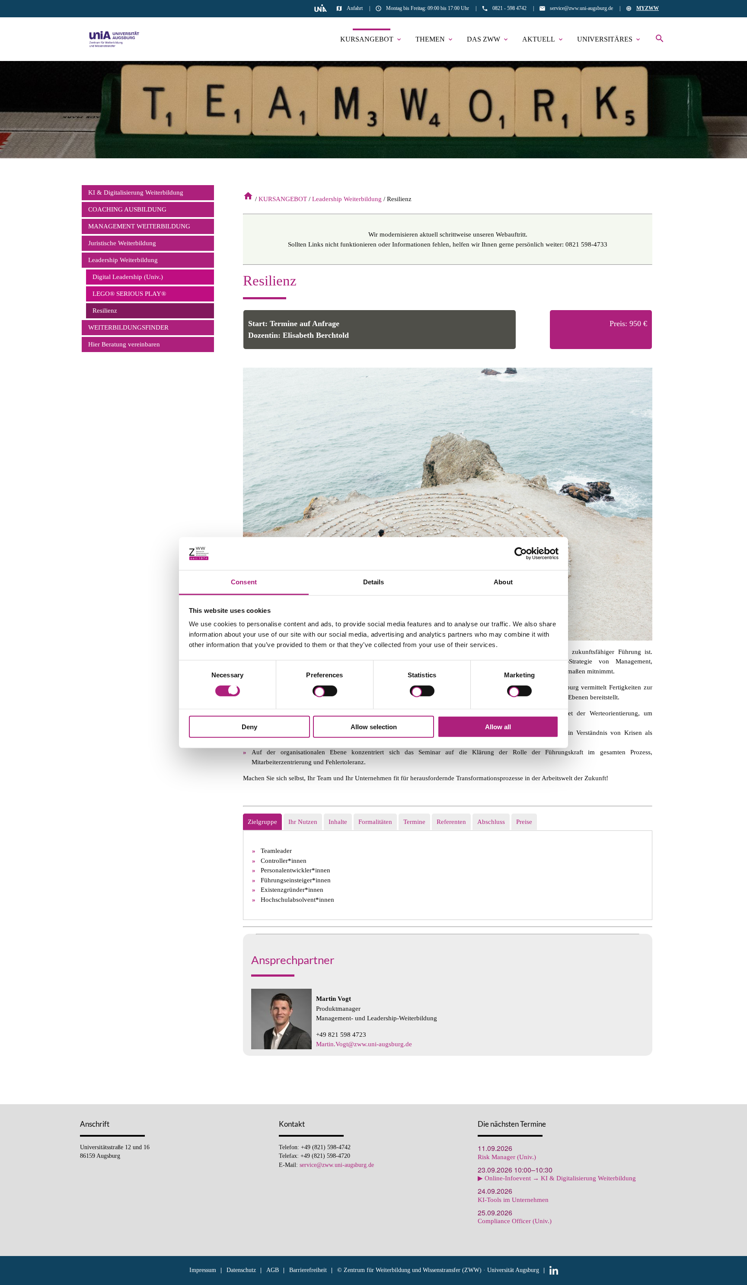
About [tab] (503, 582)
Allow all (498, 727)
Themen (434, 39)
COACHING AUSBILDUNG (127, 209)
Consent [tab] (244, 582)
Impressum (202, 1270)
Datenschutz (241, 1270)
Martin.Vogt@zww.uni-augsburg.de (364, 1044)
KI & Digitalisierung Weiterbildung (135, 192)
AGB (272, 1270)
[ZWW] (114, 39)
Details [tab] (373, 582)
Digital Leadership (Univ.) (128, 276)
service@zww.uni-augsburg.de (581, 8)
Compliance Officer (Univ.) (515, 1221)
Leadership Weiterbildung (347, 198)
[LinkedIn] (553, 1270)
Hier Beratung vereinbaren (124, 344)
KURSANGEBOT (371, 39)
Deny (249, 727)
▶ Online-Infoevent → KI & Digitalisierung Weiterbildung (557, 1178)
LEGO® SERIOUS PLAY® (129, 293)
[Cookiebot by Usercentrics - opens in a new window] (521, 553)
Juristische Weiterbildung (122, 243)
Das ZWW (488, 39)
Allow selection (374, 727)
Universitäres (609, 39)
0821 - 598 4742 (509, 8)
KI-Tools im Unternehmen (513, 1200)
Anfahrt (355, 8)
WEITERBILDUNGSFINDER (128, 327)
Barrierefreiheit (308, 1270)
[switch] (325, 692)
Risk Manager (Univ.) (507, 1157)
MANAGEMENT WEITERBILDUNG (139, 226)
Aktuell (543, 39)
